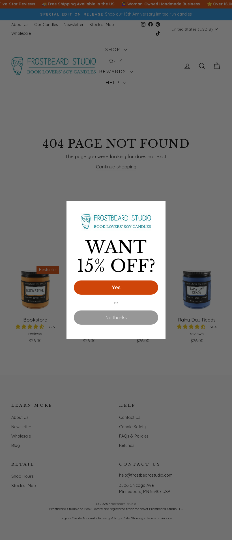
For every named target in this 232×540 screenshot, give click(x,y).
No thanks (116, 317)
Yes (116, 287)
